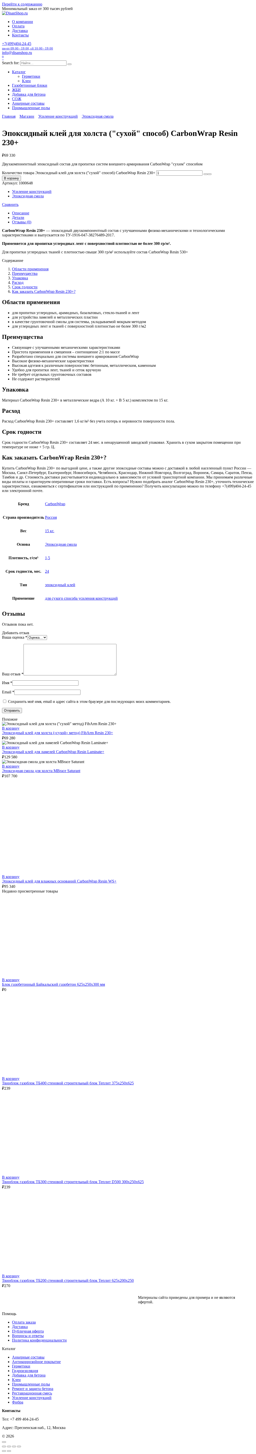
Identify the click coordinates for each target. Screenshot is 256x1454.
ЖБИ (16, 90)
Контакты (20, 35)
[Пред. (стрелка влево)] (4, 1451)
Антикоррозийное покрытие (36, 1362)
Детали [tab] (18, 217)
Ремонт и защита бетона (32, 1389)
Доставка (20, 30)
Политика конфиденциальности (39, 1340)
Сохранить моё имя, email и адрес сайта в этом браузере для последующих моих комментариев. (89, 701)
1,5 (47, 558)
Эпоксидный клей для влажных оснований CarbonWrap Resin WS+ (59, 881)
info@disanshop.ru (17, 52)
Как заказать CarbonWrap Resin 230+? (44, 291)
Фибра (17, 1402)
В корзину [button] (11, 728)
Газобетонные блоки (29, 85)
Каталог (19, 72)
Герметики (31, 76)
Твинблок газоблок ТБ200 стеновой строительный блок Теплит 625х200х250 (68, 1280)
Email (8, 692)
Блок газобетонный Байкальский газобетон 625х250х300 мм (53, 984)
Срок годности (25, 287)
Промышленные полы (31, 108)
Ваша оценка (14, 637)
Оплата (18, 26)
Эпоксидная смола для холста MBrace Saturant (41, 771)
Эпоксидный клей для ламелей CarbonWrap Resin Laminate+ (53, 752)
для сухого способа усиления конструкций (81, 598)
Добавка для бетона (29, 94)
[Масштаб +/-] (4, 1446)
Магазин (27, 116)
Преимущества (25, 273)
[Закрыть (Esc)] (19, 1446)
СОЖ (16, 99)
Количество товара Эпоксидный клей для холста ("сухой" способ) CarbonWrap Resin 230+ (78, 173)
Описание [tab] (20, 213)
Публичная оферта (28, 1331)
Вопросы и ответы (28, 1336)
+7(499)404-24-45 (27, 45)
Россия (51, 517)
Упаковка (20, 278)
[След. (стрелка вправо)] (9, 1451)
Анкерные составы (28, 103)
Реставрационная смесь (32, 1393)
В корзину (11, 178)
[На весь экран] (9, 1446)
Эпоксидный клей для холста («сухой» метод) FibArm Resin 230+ (57, 733)
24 (47, 571)
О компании (22, 21)
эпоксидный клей (60, 585)
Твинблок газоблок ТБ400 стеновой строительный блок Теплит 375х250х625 (68, 1083)
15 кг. (49, 531)
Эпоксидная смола (98, 116)
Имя (7, 683)
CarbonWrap (55, 504)
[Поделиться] (14, 1446)
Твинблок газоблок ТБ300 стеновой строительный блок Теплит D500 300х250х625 (73, 1182)
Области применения (30, 269)
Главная (9, 116)
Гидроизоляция (25, 1371)
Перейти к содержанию (22, 4)
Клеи (26, 81)
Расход (18, 282)
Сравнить (10, 204)
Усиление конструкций (58, 116)
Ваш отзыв (13, 674)
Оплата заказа (24, 1322)
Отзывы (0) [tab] (21, 222)
